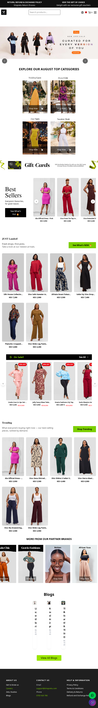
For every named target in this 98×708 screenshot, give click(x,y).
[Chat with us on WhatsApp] (92, 695)
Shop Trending (84, 429)
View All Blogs (49, 658)
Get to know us (12, 685)
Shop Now (33, 108)
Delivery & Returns (75, 692)
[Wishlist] (86, 12)
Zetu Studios (11, 692)
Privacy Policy (72, 685)
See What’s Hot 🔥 (15, 213)
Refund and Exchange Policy (79, 695)
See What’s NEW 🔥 (82, 245)
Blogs (8, 695)
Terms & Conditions (75, 688)
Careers (9, 688)
